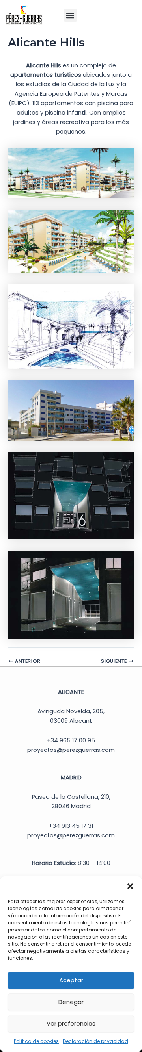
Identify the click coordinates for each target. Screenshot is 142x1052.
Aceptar (71, 980)
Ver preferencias (71, 1023)
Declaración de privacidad (95, 1041)
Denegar (71, 1002)
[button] (130, 886)
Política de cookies (36, 1041)
